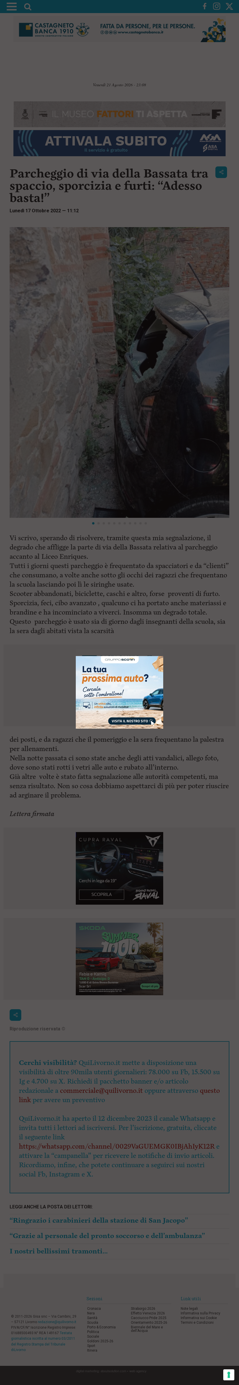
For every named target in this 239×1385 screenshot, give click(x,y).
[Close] (163, 656)
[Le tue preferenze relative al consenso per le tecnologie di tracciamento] (228, 1374)
